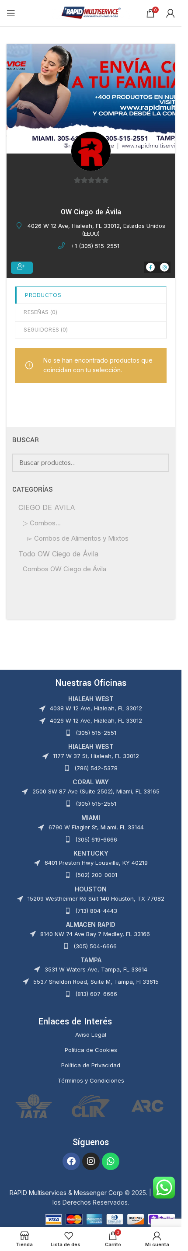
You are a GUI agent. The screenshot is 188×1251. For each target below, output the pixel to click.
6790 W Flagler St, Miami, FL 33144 (96, 827)
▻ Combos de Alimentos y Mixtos (78, 538)
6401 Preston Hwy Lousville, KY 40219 (96, 862)
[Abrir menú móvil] (11, 13)
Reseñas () (40, 312)
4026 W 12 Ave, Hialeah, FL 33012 (96, 720)
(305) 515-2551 (96, 732)
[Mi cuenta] (170, 13)
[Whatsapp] (110, 1161)
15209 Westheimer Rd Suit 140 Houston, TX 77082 (96, 898)
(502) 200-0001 (96, 874)
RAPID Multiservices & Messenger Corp (66, 1192)
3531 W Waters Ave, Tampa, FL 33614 (96, 969)
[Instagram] (91, 1161)
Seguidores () (46, 329)
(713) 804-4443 (96, 910)
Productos (43, 295)
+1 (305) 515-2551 (95, 245)
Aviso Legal (90, 1034)
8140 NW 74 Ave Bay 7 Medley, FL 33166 (95, 933)
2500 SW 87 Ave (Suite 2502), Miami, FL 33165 (96, 791)
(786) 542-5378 (96, 768)
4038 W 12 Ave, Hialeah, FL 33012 (96, 708)
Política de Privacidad (90, 1065)
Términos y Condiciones (91, 1080)
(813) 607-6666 (96, 993)
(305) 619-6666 (96, 839)
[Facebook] (71, 1161)
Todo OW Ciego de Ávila (58, 553)
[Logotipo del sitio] (91, 12)
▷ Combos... (42, 523)
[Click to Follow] (22, 268)
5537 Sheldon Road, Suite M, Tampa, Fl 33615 (96, 981)
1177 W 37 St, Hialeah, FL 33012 (96, 755)
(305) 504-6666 (95, 946)
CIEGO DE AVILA (46, 507)
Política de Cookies (91, 1049)
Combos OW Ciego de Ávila (64, 569)
